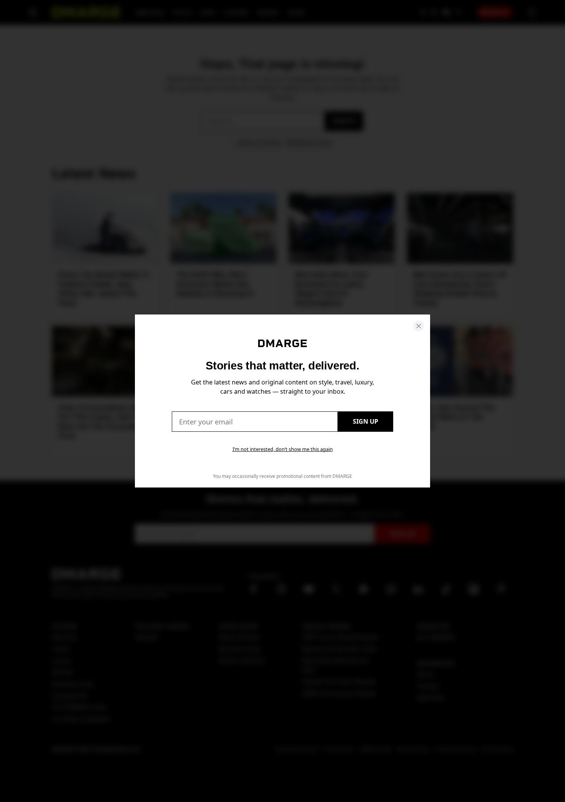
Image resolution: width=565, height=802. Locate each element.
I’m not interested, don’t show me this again (283, 449)
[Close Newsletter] (418, 326)
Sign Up (365, 421)
